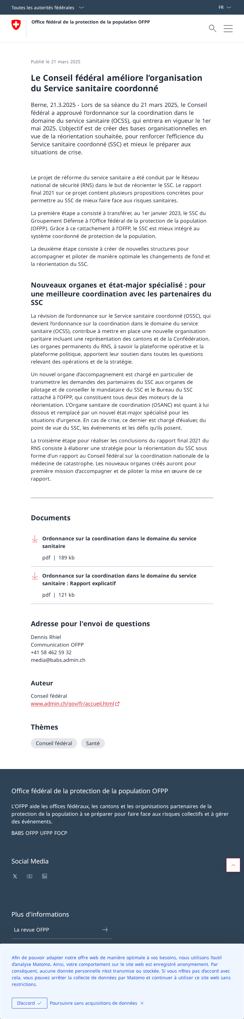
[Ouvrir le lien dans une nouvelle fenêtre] (15, 876)
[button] (233, 865)
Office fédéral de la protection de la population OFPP (90, 22)
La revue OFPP (31, 929)
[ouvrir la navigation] (228, 29)
